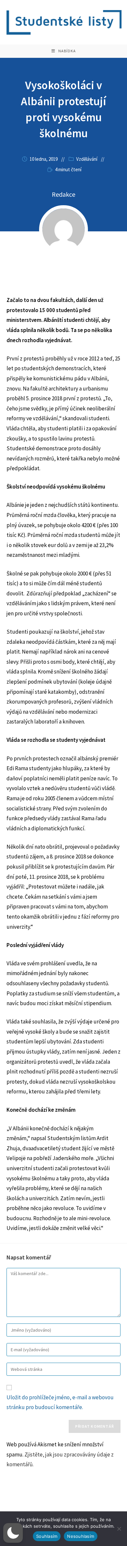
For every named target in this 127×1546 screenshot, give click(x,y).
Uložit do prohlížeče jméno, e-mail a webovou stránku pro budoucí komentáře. (60, 1402)
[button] (13, 1533)
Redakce (63, 194)
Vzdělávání (86, 159)
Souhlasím (46, 1536)
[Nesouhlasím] (119, 1528)
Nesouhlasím (80, 1536)
